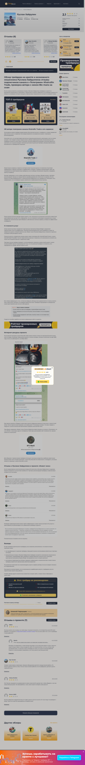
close (52, 368)
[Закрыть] (83, 751)
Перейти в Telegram (69, 757)
